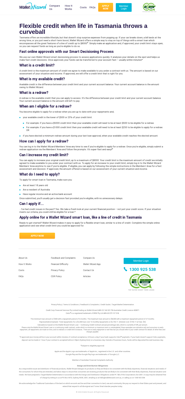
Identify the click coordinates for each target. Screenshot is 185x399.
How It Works (68, 7)
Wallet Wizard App (92, 264)
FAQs (92, 7)
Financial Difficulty (59, 264)
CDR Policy (56, 276)
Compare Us (54, 7)
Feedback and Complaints (63, 258)
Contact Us (88, 270)
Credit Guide (105, 305)
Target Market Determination (123, 305)
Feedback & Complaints (89, 305)
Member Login (123, 7)
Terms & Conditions (71, 305)
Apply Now (105, 7)
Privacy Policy (57, 270)
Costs (83, 7)
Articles (87, 276)
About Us (23, 258)
